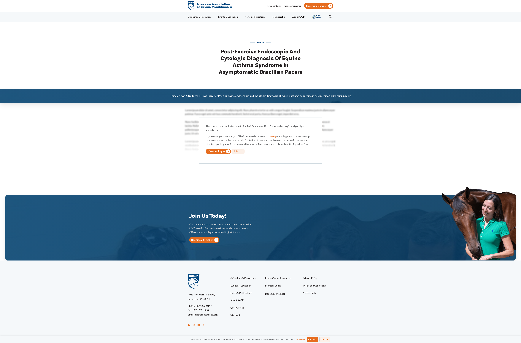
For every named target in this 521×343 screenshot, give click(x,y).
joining (272, 136)
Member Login (274, 5)
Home (173, 95)
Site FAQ (235, 314)
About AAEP (298, 16)
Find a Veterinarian (292, 5)
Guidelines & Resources (199, 16)
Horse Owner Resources (278, 278)
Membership (278, 16)
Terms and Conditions (314, 285)
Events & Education (228, 16)
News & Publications (255, 16)
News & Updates (188, 95)
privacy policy (299, 339)
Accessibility (309, 292)
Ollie (317, 16)
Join (236, 151)
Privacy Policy (310, 278)
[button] (331, 16)
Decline (324, 339)
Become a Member (316, 6)
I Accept (312, 339)
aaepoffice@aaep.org (206, 314)
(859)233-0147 (204, 305)
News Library (208, 95)
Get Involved (237, 307)
